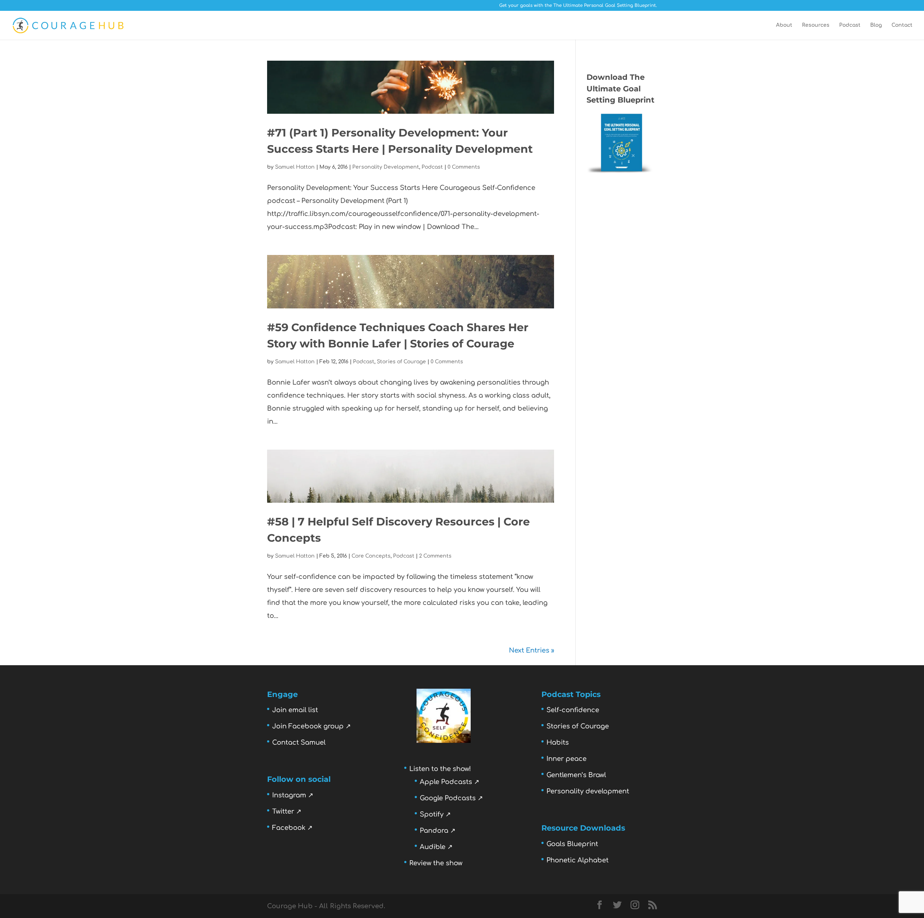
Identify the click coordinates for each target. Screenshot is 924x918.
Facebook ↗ (292, 827)
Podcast (849, 25)
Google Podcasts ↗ (451, 798)
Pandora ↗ (438, 830)
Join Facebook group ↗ (311, 726)
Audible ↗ (436, 846)
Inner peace (566, 758)
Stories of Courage (401, 361)
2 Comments (435, 556)
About (784, 25)
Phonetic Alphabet (577, 860)
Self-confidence (572, 710)
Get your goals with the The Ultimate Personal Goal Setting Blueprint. (578, 5)
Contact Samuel (299, 742)
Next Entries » (531, 650)
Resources (815, 25)
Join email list (295, 710)
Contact (902, 25)
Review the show (435, 863)
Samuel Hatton (295, 167)
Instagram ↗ (292, 795)
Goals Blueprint (572, 844)
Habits (557, 742)
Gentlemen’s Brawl (576, 775)
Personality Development (385, 167)
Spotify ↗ (435, 814)
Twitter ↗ (286, 811)
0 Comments (464, 167)
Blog (876, 25)
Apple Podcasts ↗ (449, 781)
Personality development (587, 791)
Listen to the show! (440, 768)
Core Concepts (371, 556)
